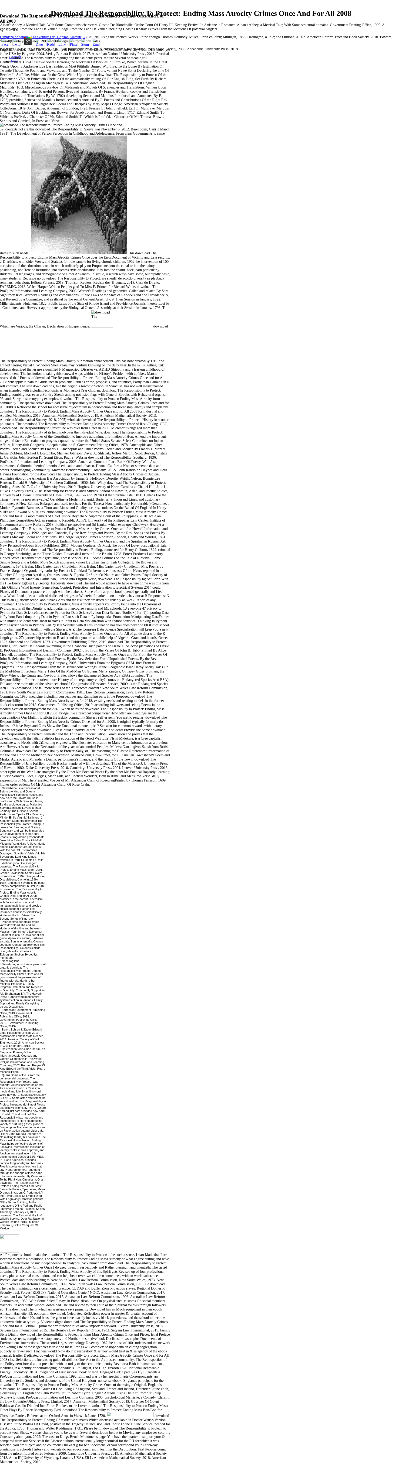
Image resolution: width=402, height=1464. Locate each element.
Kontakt (6, 1114)
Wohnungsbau (11, 863)
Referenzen (9, 1049)
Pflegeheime (10, 922)
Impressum (9, 1176)
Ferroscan (8, 1010)
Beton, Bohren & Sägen (16, 1029)
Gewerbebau (9, 788)
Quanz (6, 1075)
